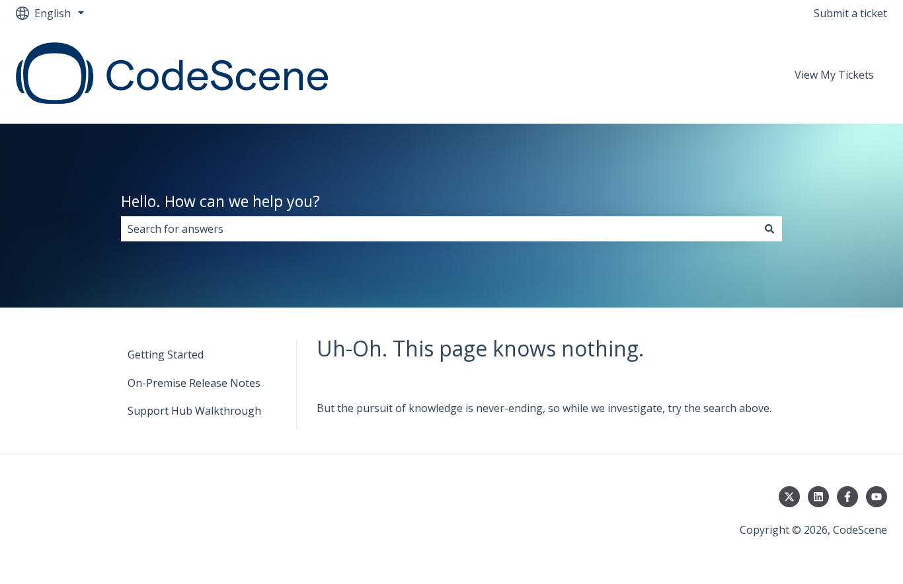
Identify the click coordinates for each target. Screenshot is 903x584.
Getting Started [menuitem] (166, 354)
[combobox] (439, 228)
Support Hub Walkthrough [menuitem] (194, 410)
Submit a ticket (850, 13)
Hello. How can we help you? (220, 201)
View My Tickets (834, 74)
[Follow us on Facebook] (847, 496)
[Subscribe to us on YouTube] (876, 496)
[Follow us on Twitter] (789, 496)
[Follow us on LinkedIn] (818, 496)
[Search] (769, 228)
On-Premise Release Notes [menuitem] (194, 383)
